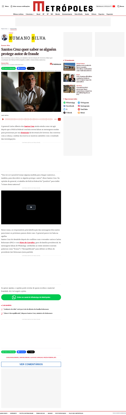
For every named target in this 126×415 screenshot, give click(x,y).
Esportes (101, 14)
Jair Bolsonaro (24, 357)
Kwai (83, 113)
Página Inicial (4, 28)
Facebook (70, 106)
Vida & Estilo (79, 14)
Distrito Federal (80, 63)
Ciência (93, 14)
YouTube (84, 109)
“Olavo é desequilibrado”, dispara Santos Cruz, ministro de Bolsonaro (27, 313)
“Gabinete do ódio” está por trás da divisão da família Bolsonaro (26, 309)
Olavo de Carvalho (27, 243)
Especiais (110, 14)
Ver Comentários (31, 364)
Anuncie (50, 413)
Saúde (87, 14)
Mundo (57, 14)
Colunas (11, 32)
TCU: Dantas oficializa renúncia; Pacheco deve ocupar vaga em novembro (84, 79)
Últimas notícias (18, 14)
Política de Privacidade (26, 413)
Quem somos (3, 413)
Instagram (85, 106)
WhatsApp (70, 103)
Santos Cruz (29, 126)
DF (43, 14)
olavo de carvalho (36, 357)
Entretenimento (67, 14)
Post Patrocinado (60, 413)
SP (47, 14)
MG (52, 14)
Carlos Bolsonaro (12, 357)
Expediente (13, 413)
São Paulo (79, 85)
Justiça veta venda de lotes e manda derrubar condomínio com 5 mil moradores (84, 68)
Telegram (85, 103)
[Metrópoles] (63, 6)
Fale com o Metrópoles (76, 413)
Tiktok (69, 113)
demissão (25, 133)
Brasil (38, 14)
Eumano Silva (13, 28)
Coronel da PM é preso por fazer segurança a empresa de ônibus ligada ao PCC (84, 91)
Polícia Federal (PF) (50, 357)
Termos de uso (40, 413)
